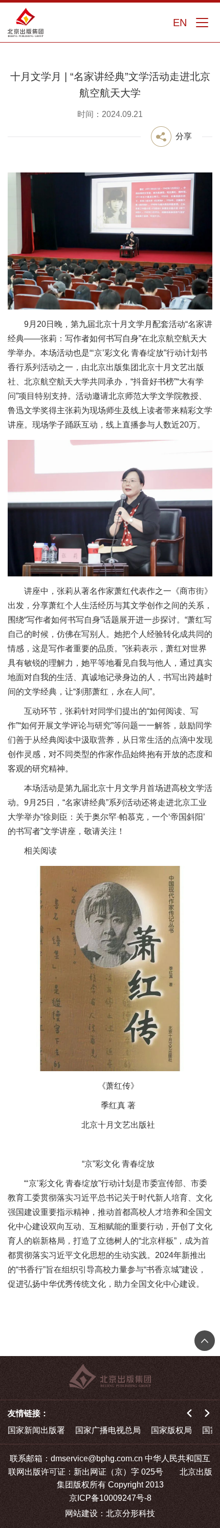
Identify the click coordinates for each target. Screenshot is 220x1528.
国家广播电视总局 (108, 1430)
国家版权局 (171, 1430)
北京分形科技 (130, 1513)
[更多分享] (171, 136)
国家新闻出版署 (36, 1430)
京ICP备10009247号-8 (110, 1498)
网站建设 (81, 1513)
